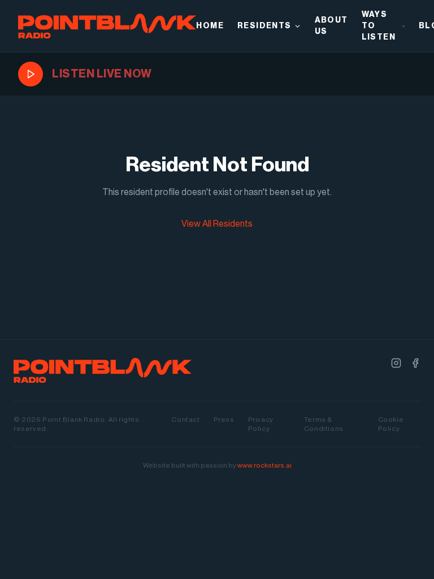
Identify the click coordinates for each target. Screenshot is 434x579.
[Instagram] (396, 363)
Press (224, 419)
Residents (264, 26)
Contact (185, 419)
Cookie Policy (391, 424)
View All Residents (217, 223)
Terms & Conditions (324, 424)
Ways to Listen (379, 26)
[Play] (30, 74)
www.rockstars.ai (264, 465)
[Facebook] (415, 363)
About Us (331, 26)
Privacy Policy (261, 424)
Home (210, 26)
